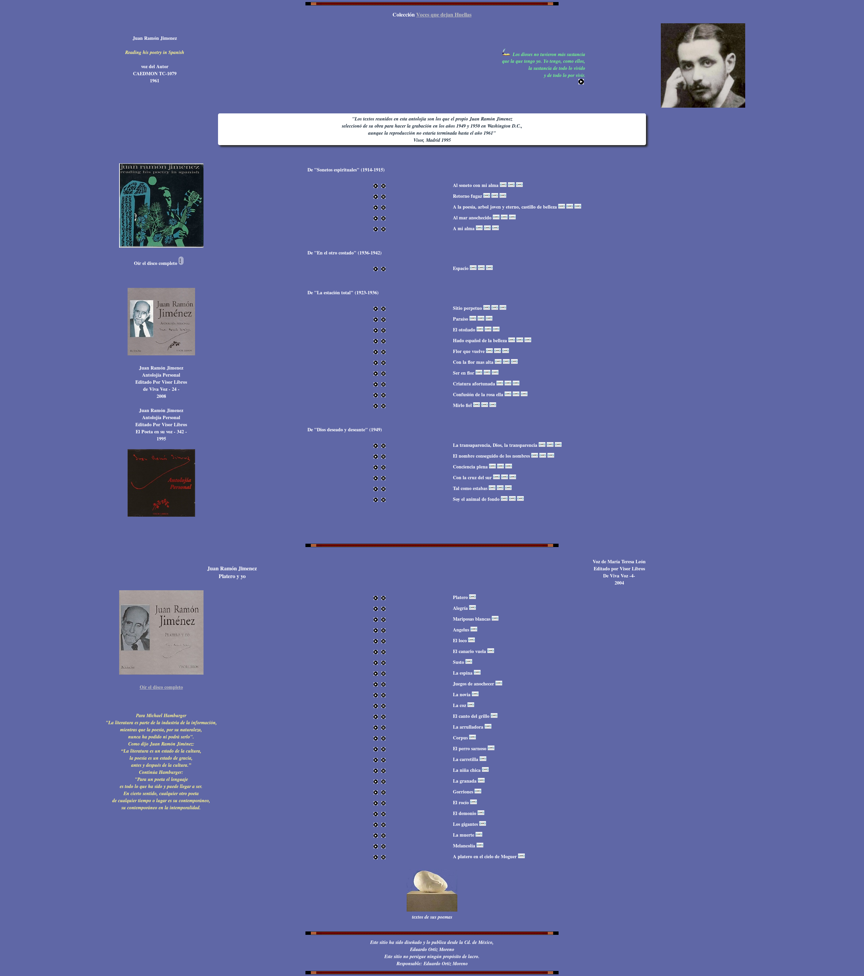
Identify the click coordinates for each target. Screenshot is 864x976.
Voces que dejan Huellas (443, 14)
